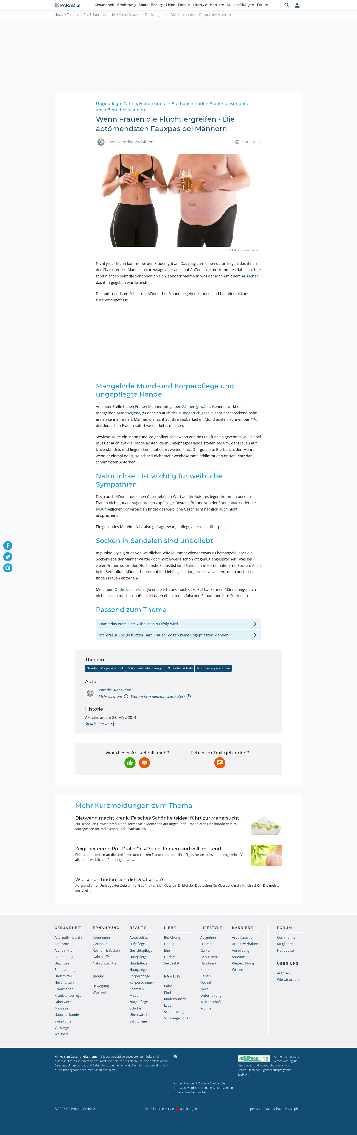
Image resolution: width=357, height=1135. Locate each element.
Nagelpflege (139, 1002)
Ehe (167, 950)
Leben (169, 1005)
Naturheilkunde (67, 1014)
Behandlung (64, 957)
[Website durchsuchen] (287, 5)
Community (286, 937)
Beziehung (172, 937)
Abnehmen (101, 937)
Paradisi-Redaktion (115, 689)
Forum (262, 5)
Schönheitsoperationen (213, 668)
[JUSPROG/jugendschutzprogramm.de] (254, 1058)
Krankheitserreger (69, 995)
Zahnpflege (138, 1021)
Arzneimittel (64, 950)
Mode (134, 995)
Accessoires (139, 937)
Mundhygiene (128, 412)
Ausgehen (208, 937)
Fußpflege (137, 944)
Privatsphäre (293, 1109)
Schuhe (135, 1008)
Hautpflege (138, 969)
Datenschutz (273, 1109)
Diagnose (62, 963)
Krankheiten (64, 989)
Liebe (170, 5)
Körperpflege (140, 976)
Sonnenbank (229, 502)
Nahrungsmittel (105, 963)
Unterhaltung (210, 995)
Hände (139, 443)
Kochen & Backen (106, 950)
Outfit (119, 589)
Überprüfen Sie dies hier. (191, 1092)
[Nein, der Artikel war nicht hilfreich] (144, 762)
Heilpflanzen (64, 982)
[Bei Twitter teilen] (7, 556)
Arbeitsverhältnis (245, 944)
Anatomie (62, 944)
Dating (169, 944)
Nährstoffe (101, 957)
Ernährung (126, 5)
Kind (167, 992)
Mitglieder (285, 944)
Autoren (283, 973)
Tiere (204, 989)
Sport (143, 5)
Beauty (157, 5)
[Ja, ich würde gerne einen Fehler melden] (219, 762)
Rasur (101, 509)
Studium (238, 957)
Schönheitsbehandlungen (146, 668)
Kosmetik (137, 989)
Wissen (237, 969)
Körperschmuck (112, 668)
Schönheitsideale (102, 14)
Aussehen (250, 276)
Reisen (205, 976)
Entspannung (65, 969)
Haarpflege (138, 957)
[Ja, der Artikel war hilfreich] (130, 762)
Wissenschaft (210, 1002)
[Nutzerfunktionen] (297, 5)
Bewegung (101, 986)
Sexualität (171, 963)
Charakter (111, 269)
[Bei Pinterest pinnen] (7, 567)
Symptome (63, 1021)
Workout (99, 992)
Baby (168, 986)
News (59, 14)
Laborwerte (64, 1002)
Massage (61, 1008)
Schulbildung (174, 1011)
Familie (184, 5)
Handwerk (208, 963)
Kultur (205, 969)
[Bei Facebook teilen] (7, 545)
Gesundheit (104, 5)
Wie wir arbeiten (289, 979)
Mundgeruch (189, 412)
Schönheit (143, 276)
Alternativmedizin (68, 937)
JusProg (243, 1074)
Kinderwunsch (175, 999)
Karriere (217, 5)
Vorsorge (62, 1027)
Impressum (254, 1109)
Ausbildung (241, 950)
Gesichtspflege (141, 950)
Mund (210, 419)
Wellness (61, 1034)
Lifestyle (200, 5)
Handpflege (139, 963)
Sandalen (194, 565)
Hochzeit (171, 957)
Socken (244, 565)
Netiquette (285, 950)
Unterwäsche (140, 1014)
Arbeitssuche (242, 937)
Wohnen (207, 1008)
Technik (206, 982)
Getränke (100, 944)
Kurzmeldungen (240, 5)
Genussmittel (210, 957)
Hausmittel (63, 976)
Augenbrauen (143, 502)
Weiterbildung (243, 963)
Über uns (288, 964)
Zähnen (188, 406)
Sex (109, 571)
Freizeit (206, 944)
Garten (205, 950)
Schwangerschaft (177, 1018)
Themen (73, 14)
